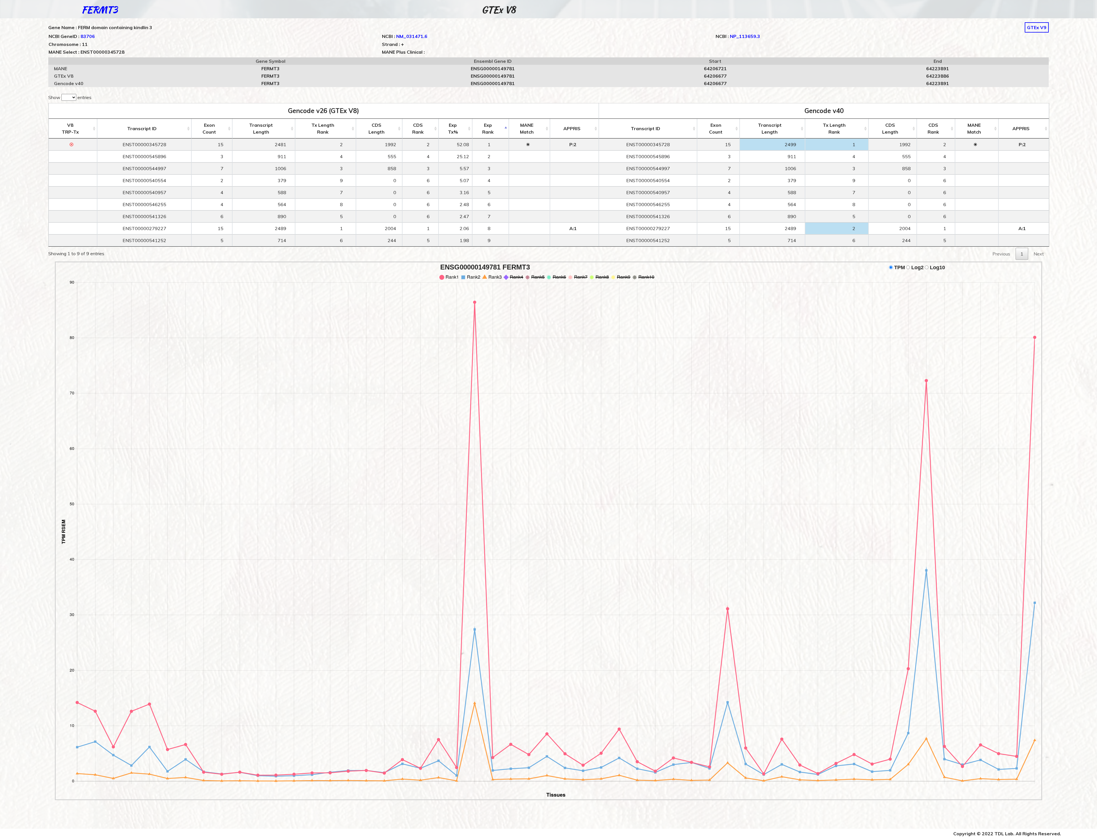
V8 (70, 128)
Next (1039, 254)
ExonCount (209, 128)
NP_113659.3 (745, 36)
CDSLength (377, 128)
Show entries (69, 97)
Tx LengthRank (322, 128)
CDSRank (418, 128)
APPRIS (571, 128)
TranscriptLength (261, 128)
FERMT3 (99, 9)
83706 (88, 36)
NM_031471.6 (411, 36)
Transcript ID (142, 128)
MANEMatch (527, 128)
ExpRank (488, 128)
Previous (1001, 254)
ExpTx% (453, 128)
